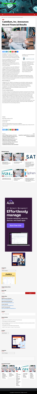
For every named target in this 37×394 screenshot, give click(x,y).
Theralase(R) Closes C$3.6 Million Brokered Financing (6, 179)
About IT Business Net (5, 313)
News (3, 19)
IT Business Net (9, 3)
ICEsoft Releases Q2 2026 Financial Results (18, 163)
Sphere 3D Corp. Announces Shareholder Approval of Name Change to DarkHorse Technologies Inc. (30, 180)
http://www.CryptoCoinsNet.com (7, 305)
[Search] (34, 14)
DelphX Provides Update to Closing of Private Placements (18, 179)
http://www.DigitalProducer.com (7, 299)
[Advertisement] (18, 8)
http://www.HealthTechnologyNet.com (9, 308)
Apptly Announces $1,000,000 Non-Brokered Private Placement (6, 163)
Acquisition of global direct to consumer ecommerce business (27, 135)
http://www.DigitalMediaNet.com (8, 302)
